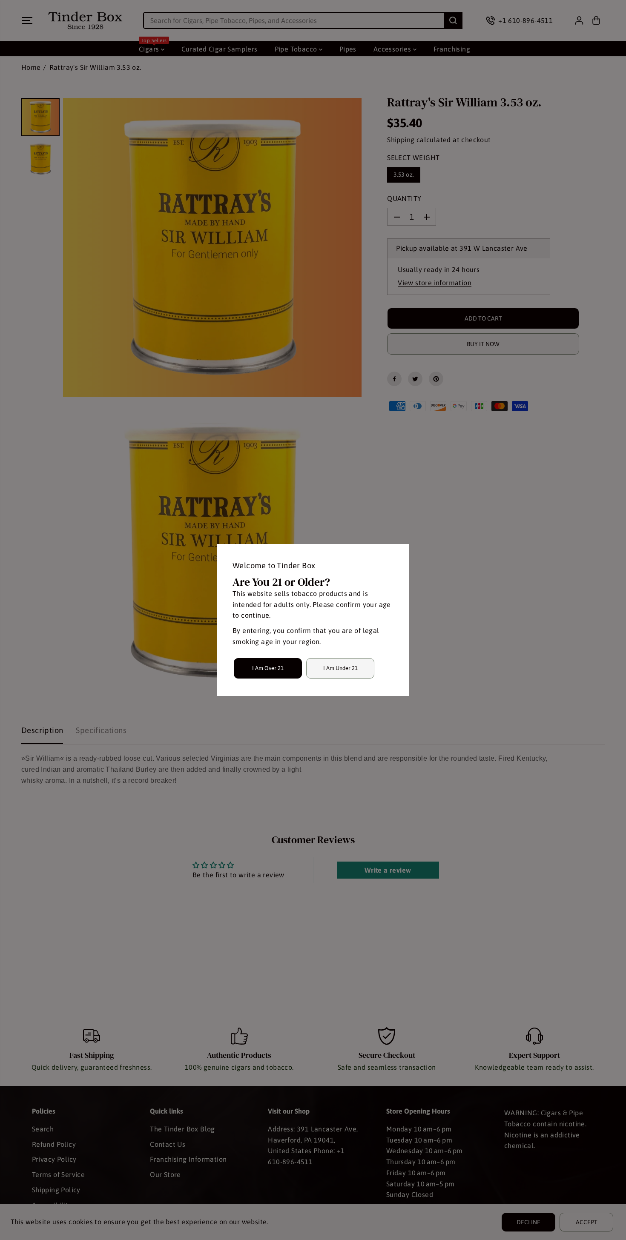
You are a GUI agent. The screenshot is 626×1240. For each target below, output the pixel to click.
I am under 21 (340, 668)
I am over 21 (268, 668)
